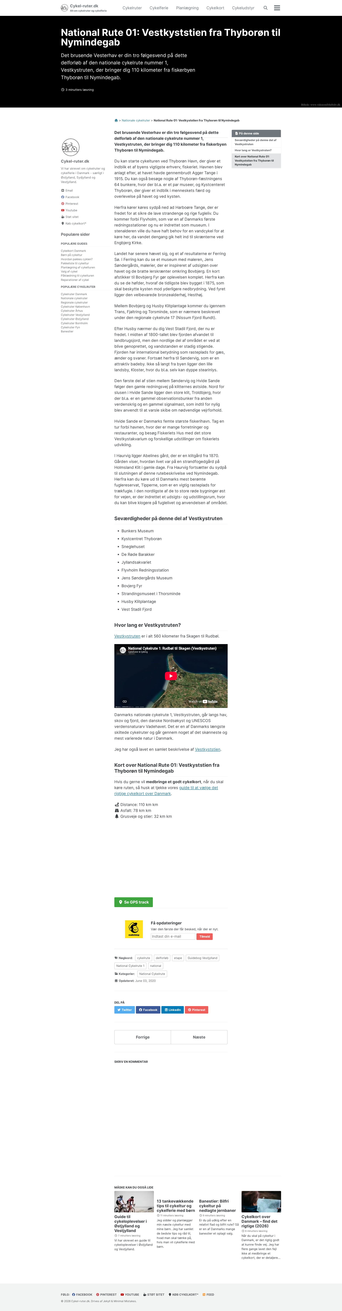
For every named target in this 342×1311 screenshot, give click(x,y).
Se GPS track (136, 902)
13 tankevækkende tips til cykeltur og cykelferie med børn (176, 1206)
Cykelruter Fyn (70, 327)
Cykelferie (159, 8)
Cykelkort (215, 8)
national (155, 966)
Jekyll (106, 1301)
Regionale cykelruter (74, 302)
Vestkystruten (127, 636)
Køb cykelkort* (185, 1294)
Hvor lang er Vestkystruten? (253, 150)
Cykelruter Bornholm (74, 323)
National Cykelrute (152, 974)
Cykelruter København (75, 306)
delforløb (162, 958)
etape (178, 958)
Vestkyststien (207, 749)
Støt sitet (155, 1294)
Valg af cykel (69, 271)
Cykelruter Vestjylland (75, 315)
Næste (199, 1037)
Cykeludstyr (243, 8)
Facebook (84, 1294)
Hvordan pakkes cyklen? (77, 259)
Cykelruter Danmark (74, 294)
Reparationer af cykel (75, 280)
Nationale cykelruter (74, 298)
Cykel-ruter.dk (88, 8)
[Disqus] (171, 1115)
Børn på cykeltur (71, 255)
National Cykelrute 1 (130, 966)
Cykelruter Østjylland (75, 319)
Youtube (131, 1294)
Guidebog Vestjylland (202, 958)
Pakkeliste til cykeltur (75, 263)
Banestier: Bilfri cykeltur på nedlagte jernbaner (217, 1206)
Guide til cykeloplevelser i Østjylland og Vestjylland (130, 1223)
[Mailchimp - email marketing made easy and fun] (134, 929)
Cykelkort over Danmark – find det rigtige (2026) (260, 1221)
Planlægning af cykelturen (78, 267)
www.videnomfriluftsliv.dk (325, 104)
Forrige (143, 1037)
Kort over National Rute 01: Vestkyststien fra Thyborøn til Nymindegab (254, 160)
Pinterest (108, 1294)
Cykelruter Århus (72, 310)
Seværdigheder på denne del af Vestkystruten (255, 142)
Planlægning (187, 8)
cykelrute (143, 958)
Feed (210, 1294)
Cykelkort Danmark (73, 250)
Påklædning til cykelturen (77, 275)
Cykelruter (132, 8)
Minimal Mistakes (125, 1301)
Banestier (67, 331)
